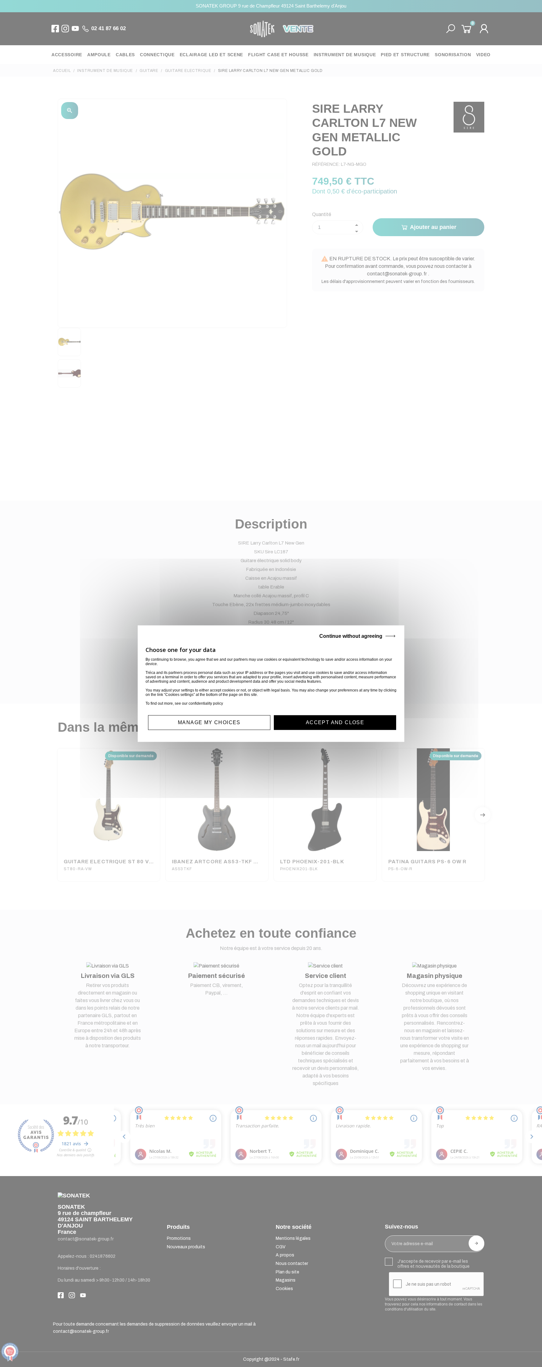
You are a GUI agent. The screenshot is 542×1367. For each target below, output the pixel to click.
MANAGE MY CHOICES (209, 722)
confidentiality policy (206, 703)
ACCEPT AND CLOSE (335, 722)
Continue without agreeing (350, 636)
